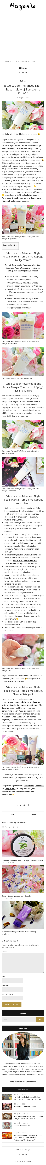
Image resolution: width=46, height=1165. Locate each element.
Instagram (29, 785)
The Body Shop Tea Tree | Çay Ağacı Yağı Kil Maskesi (22, 860)
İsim (4, 976)
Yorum (5, 951)
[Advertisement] (23, 35)
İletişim (28, 1149)
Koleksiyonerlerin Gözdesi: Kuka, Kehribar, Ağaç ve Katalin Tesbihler (27, 1098)
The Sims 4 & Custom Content (25, 1106)
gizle (15, 245)
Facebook (39, 785)
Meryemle (26, 1161)
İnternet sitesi (7, 994)
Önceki (12, 814)
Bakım (23, 81)
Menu (24, 68)
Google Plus (10, 788)
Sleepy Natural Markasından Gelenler (16, 896)
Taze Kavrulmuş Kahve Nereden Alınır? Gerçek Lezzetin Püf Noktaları (29, 1117)
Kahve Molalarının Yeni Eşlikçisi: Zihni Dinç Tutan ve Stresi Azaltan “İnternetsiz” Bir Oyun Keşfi (28, 1137)
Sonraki (33, 814)
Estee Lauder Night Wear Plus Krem (24, 702)
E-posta (5, 985)
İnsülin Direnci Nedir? (22, 1126)
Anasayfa (19, 1149)
